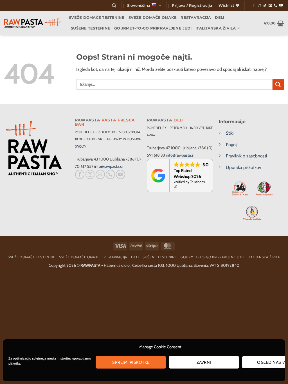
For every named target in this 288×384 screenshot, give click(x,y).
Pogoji (231, 144)
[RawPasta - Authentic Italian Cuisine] (32, 23)
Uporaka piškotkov (243, 167)
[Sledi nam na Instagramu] (259, 6)
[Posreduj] (278, 84)
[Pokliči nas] (275, 6)
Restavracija (196, 17)
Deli (219, 17)
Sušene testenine (90, 28)
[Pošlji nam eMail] (270, 6)
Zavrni (204, 362)
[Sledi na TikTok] (265, 6)
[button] (192, 5)
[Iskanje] (114, 6)
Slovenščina (138, 5)
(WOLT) (80, 146)
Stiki (229, 133)
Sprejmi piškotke (130, 362)
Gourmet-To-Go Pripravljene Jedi (153, 28)
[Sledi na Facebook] (254, 6)
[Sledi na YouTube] (281, 6)
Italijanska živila (215, 28)
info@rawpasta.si (108, 166)
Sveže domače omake (153, 17)
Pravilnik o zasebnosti (246, 156)
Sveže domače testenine (97, 17)
